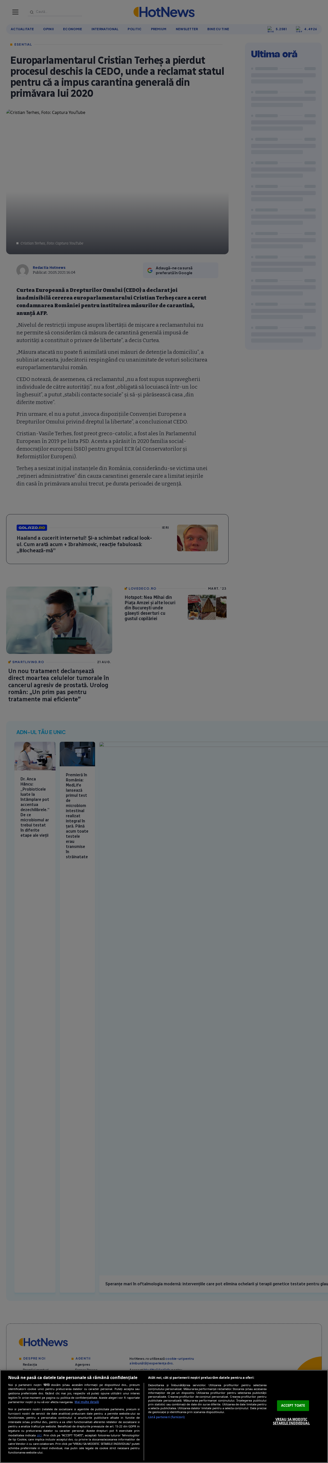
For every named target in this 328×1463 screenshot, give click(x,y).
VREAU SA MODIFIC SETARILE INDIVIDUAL (291, 1421)
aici (39, 1435)
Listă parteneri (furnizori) (166, 1417)
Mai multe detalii (87, 1402)
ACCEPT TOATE (293, 1405)
